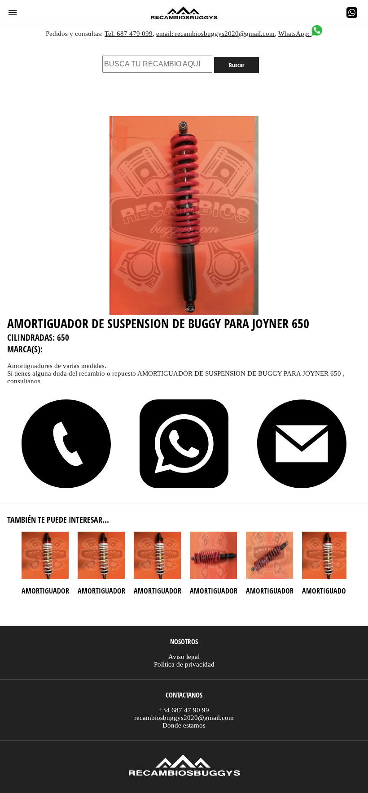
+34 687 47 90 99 (184, 710)
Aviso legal (184, 656)
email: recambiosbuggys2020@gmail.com (215, 33)
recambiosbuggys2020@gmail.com (184, 717)
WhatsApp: (294, 33)
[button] (12, 12)
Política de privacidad (184, 664)
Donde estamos (184, 725)
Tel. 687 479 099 (129, 33)
